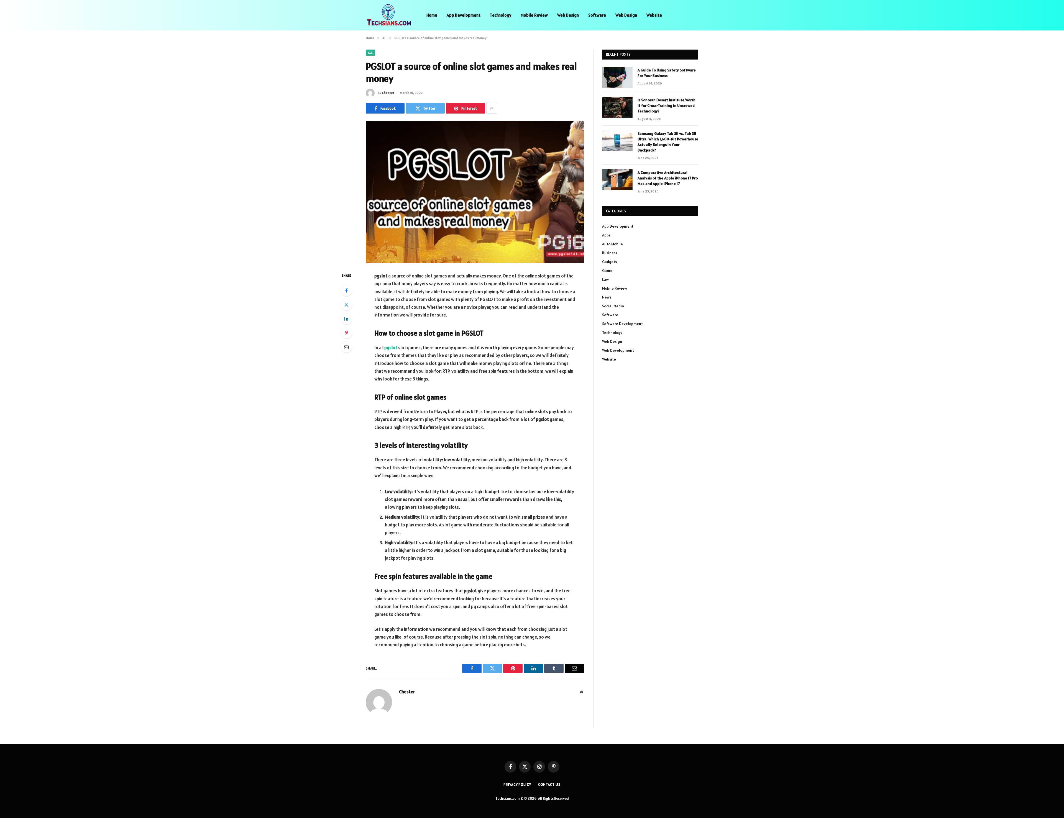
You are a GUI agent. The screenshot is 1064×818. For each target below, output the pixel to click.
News (606, 297)
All (370, 53)
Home (431, 15)
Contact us (549, 784)
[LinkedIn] (346, 318)
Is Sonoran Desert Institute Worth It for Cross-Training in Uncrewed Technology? (666, 105)
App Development (463, 15)
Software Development (622, 323)
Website (654, 15)
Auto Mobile (612, 243)
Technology (500, 15)
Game (607, 270)
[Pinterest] (346, 332)
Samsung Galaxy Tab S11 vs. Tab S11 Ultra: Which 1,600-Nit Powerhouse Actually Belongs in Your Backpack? (668, 142)
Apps (606, 235)
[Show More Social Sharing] (491, 108)
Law (605, 279)
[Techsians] (389, 15)
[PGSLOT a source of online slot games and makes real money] (475, 191)
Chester (388, 93)
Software (597, 15)
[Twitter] (346, 304)
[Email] (346, 347)
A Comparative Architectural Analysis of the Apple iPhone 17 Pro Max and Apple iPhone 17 (668, 178)
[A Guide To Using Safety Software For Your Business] (617, 77)
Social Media (613, 305)
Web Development (618, 350)
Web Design (568, 15)
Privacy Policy (517, 784)
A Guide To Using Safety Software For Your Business (667, 73)
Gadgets (609, 261)
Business (609, 252)
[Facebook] (346, 290)
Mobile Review (534, 15)
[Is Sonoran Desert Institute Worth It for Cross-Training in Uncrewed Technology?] (617, 107)
